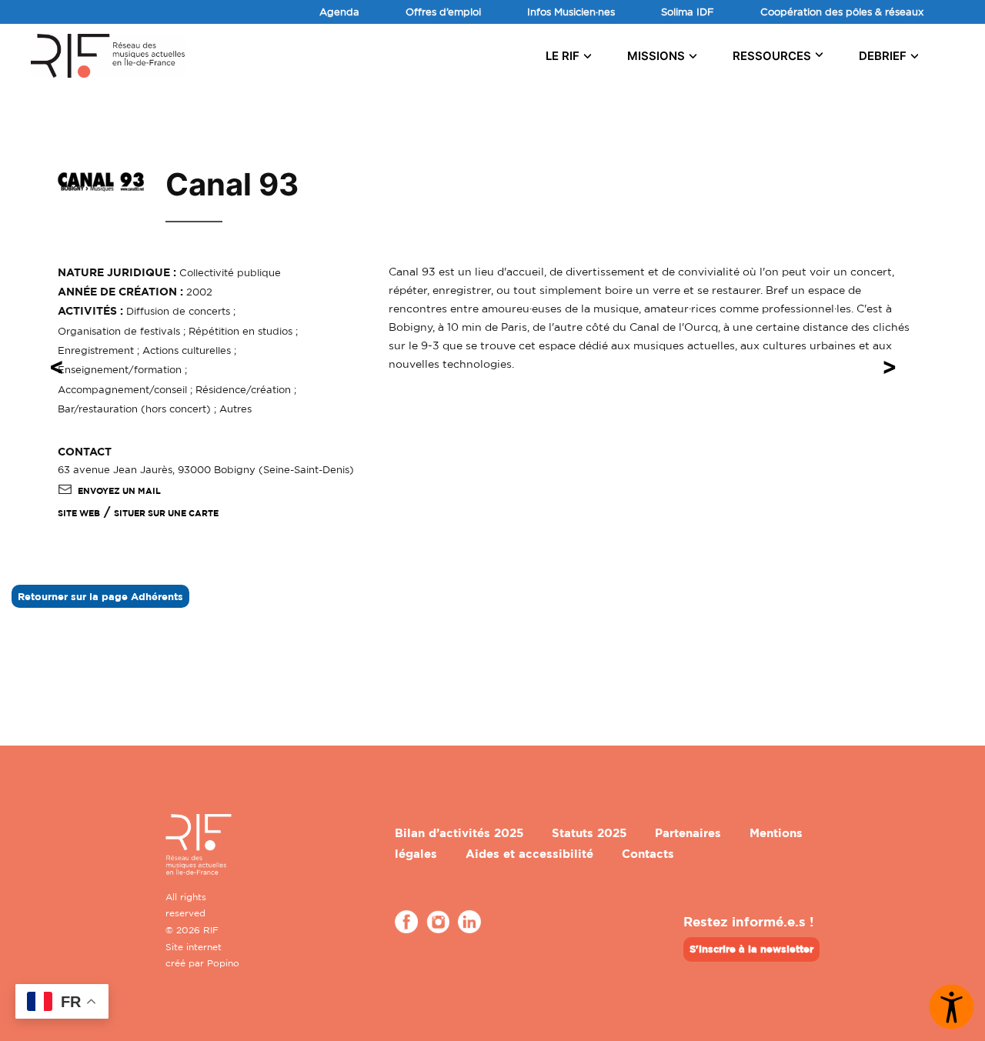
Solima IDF (687, 11)
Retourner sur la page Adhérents (100, 596)
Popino (223, 963)
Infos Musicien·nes (571, 11)
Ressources (772, 55)
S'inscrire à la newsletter (751, 948)
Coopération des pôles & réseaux (841, 11)
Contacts (648, 853)
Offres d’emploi (443, 11)
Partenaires (688, 832)
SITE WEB (79, 513)
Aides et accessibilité (529, 853)
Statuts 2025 (589, 832)
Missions (656, 55)
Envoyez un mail (119, 490)
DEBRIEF (883, 55)
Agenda (339, 11)
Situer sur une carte (166, 513)
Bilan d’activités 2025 (459, 832)
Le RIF (562, 55)
